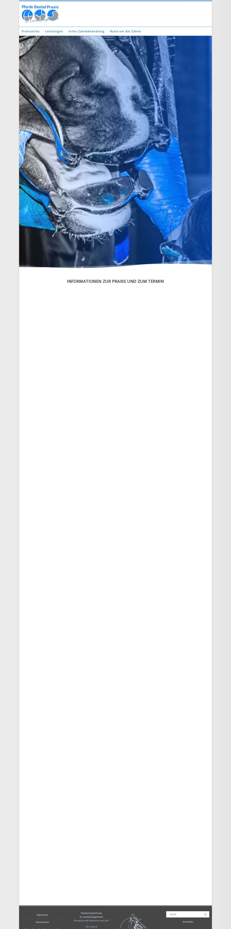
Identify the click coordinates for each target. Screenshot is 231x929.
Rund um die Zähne (125, 31)
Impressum (42, 914)
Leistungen (54, 31)
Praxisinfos (31, 31)
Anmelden (188, 921)
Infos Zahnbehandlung (86, 31)
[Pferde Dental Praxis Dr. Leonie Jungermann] (40, 14)
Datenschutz (42, 922)
